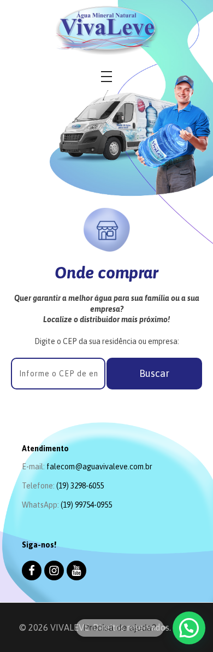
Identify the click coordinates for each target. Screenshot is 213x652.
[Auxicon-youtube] (76, 570)
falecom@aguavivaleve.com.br (99, 466)
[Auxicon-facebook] (32, 570)
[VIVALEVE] (106, 30)
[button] (154, 373)
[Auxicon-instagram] (54, 570)
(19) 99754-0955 (86, 504)
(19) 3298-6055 (80, 485)
